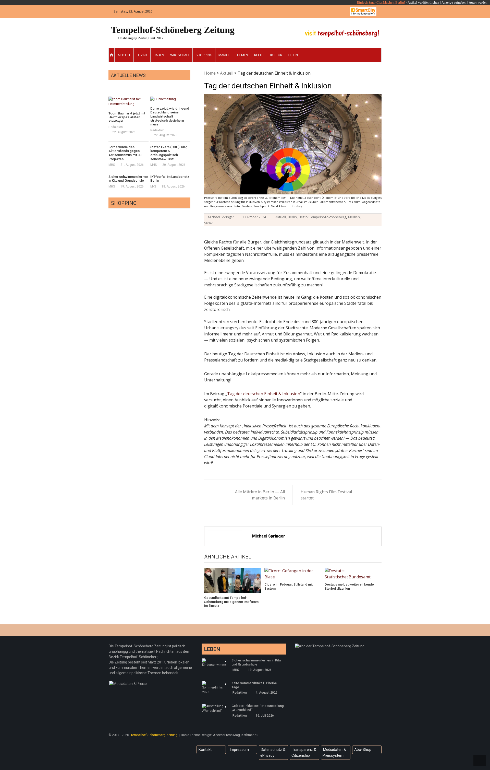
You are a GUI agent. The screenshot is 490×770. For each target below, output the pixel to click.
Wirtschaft (180, 55)
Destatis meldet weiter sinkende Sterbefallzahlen (349, 586)
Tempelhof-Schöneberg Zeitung (173, 30)
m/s (153, 186)
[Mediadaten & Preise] (128, 684)
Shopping (204, 55)
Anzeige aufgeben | (455, 2)
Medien (354, 217)
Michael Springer (221, 217)
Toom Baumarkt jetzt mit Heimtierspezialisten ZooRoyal (126, 117)
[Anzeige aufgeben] (468, 2)
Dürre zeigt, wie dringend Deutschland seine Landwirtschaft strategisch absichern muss (169, 116)
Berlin (292, 217)
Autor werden (478, 2)
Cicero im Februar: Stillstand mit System (288, 586)
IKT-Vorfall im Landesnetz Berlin (169, 179)
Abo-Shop (362, 749)
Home (210, 73)
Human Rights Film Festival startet (326, 495)
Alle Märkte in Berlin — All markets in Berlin (260, 495)
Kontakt (205, 749)
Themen (241, 55)
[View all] (188, 83)
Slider (208, 223)
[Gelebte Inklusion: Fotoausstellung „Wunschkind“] (214, 708)
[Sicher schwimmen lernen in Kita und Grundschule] (214, 662)
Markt (223, 55)
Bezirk (142, 55)
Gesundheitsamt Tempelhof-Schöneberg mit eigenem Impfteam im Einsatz (231, 602)
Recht (259, 55)
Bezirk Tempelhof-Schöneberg (322, 217)
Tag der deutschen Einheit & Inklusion (263, 393)
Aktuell (124, 55)
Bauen (159, 55)
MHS (111, 165)
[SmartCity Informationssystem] (363, 11)
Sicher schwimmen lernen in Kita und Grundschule (128, 179)
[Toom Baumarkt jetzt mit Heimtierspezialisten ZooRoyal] (128, 102)
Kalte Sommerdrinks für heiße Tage (254, 685)
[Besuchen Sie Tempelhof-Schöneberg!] (342, 33)
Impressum (239, 749)
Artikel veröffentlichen (423, 2)
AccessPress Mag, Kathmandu (235, 735)
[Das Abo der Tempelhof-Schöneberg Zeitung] (329, 646)
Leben (293, 55)
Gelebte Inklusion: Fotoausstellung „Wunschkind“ (257, 708)
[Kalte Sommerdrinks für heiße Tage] (214, 687)
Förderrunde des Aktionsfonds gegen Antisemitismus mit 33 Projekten (124, 153)
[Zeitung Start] (112, 55)
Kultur (276, 55)
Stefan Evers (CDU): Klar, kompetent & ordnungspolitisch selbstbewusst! (168, 153)
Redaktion (115, 127)
